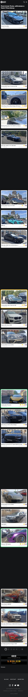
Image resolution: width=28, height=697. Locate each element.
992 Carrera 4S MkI (9, 344)
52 (22, 649)
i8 (4, 225)
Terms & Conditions (9, 691)
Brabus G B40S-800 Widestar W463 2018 (17, 624)
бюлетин (21, 679)
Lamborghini (4, 405)
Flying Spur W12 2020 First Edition (13, 125)
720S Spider (8, 544)
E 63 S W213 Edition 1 (13, 245)
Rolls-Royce (4, 106)
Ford (2, 643)
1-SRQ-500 (5, 87)
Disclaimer (14, 693)
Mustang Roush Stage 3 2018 (10, 643)
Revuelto (9, 405)
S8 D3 (5, 524)
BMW (2, 225)
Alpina (2, 325)
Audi (2, 524)
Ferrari (2, 26)
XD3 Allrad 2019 (8, 325)
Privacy (20, 691)
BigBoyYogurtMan (6, 27)
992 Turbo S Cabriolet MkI (11, 86)
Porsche (3, 86)
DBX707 (9, 604)
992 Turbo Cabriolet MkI (10, 305)
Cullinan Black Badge (12, 424)
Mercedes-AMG (4, 145)
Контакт (13, 679)
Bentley (3, 125)
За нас (6, 679)
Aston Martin (4, 604)
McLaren (3, 544)
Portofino (7, 26)
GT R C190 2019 (12, 145)
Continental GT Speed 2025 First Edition (14, 444)
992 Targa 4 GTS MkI (10, 205)
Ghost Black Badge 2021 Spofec (14, 106)
